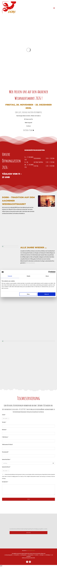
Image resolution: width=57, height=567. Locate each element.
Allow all (46, 294)
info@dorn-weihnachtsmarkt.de (31, 476)
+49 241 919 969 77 (22, 409)
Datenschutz (33, 550)
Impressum (28, 550)
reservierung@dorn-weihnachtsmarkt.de (45, 409)
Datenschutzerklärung (11, 474)
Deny (28, 294)
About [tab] (47, 276)
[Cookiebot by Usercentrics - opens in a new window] (49, 272)
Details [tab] (28, 276)
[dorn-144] (46, 196)
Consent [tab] (10, 276)
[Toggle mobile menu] (54, 8)
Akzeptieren (28, 532)
